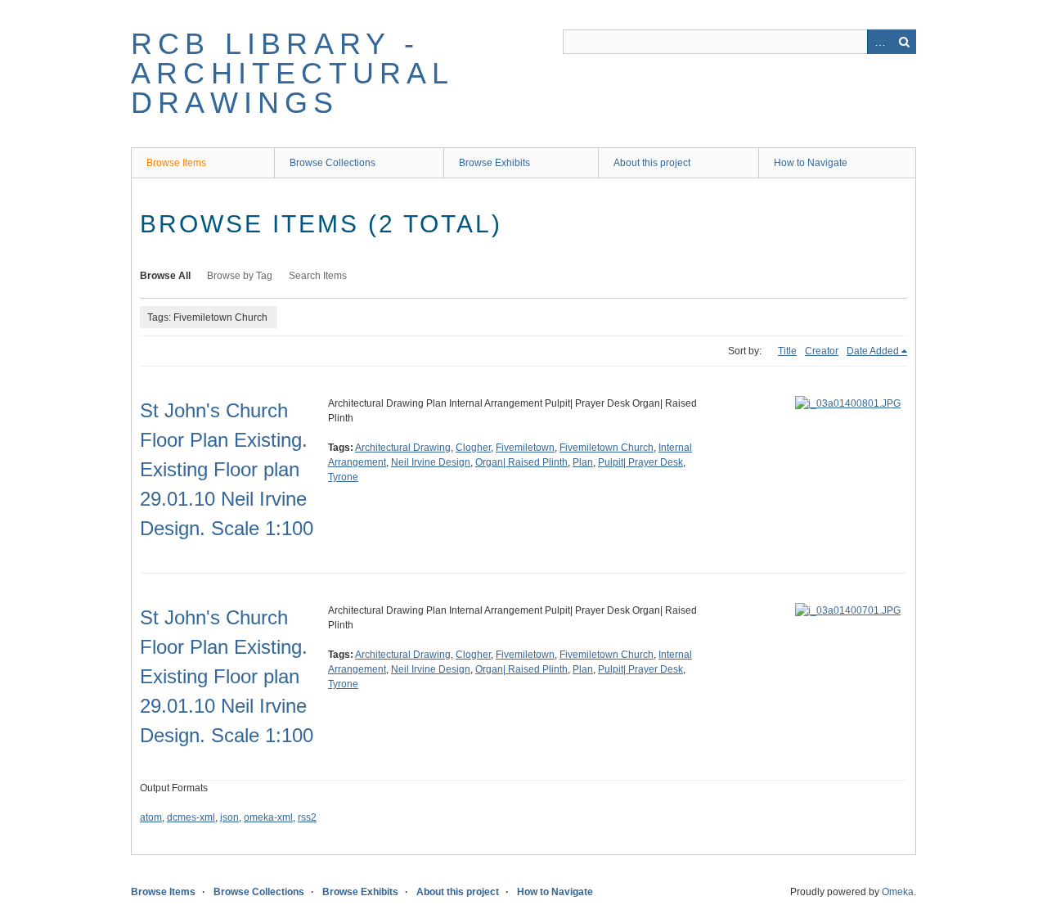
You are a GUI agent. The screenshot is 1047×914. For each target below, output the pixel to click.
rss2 (307, 817)
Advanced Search (879, 41)
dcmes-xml (191, 817)
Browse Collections (332, 163)
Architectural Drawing (403, 447)
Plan (583, 462)
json (229, 817)
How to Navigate (810, 163)
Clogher (473, 447)
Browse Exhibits (494, 163)
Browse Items (176, 163)
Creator (821, 351)
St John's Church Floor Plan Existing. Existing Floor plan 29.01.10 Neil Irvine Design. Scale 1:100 (226, 469)
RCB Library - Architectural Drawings (292, 73)
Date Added (873, 351)
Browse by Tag (239, 275)
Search (904, 41)
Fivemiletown (525, 447)
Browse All (165, 275)
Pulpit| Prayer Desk (640, 462)
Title (787, 351)
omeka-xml (268, 817)
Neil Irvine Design (430, 462)
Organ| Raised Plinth (521, 462)
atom (151, 817)
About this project (651, 163)
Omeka (898, 892)
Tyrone (343, 477)
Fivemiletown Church (606, 447)
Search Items (318, 275)
